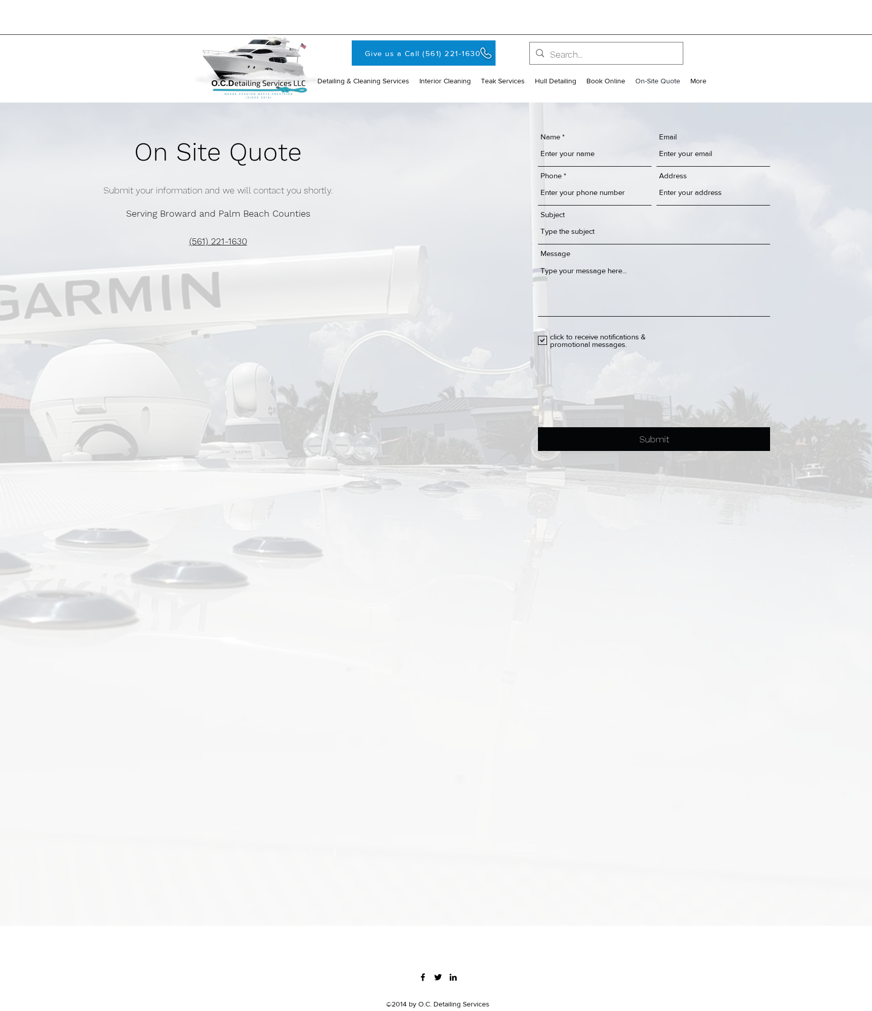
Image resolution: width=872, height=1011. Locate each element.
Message (555, 253)
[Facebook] (423, 977)
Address (673, 175)
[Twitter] (438, 977)
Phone (551, 175)
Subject (552, 214)
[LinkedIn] (453, 977)
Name (550, 136)
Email (668, 136)
